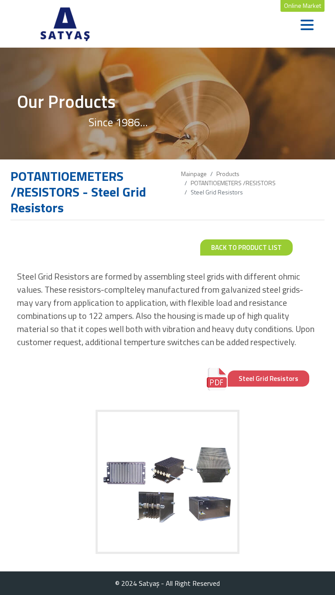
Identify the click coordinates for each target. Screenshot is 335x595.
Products (227, 173)
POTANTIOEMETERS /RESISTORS (233, 182)
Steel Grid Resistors (268, 379)
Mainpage (194, 173)
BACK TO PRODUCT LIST (246, 247)
